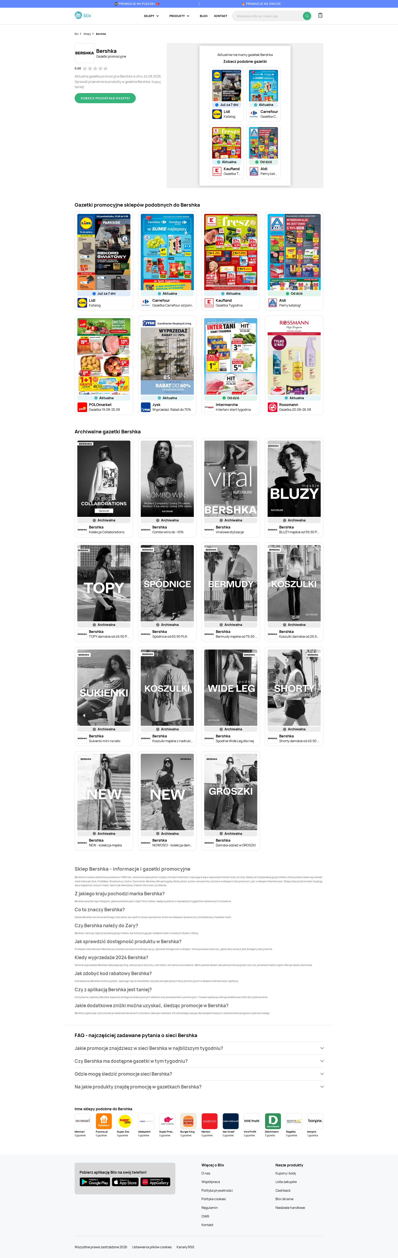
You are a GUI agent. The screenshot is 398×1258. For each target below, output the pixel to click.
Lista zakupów (286, 1181)
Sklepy (87, 34)
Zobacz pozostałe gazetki (105, 98)
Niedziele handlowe (290, 1207)
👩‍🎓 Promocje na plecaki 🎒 (137, 4)
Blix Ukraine (284, 1199)
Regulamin (209, 1207)
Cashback (283, 1190)
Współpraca (210, 1181)
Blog (203, 16)
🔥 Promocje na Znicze (261, 4)
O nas (205, 1173)
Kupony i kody (285, 1173)
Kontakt (220, 16)
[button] (199, 1048)
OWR (205, 1216)
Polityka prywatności (217, 1190)
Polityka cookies (213, 1199)
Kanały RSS (185, 1247)
